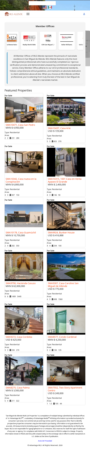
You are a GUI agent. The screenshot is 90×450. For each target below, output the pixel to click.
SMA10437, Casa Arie (59, 128)
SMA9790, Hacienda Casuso (21, 283)
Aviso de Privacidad (45, 441)
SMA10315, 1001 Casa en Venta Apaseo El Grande (64, 180)
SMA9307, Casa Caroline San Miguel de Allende (63, 285)
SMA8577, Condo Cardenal (62, 336)
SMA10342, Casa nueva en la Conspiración (21, 180)
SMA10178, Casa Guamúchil (21, 232)
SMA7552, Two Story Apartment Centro (65, 389)
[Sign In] (84, 14)
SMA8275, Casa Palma (18, 387)
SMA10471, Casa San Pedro (20, 124)
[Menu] (27, 13)
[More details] (24, 110)
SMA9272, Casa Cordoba (19, 336)
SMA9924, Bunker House (61, 232)
